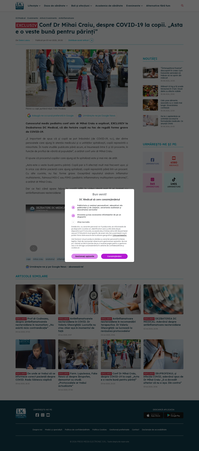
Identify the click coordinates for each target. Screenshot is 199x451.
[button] (99, 222)
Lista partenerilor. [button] (120, 235)
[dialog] (99, 225)
